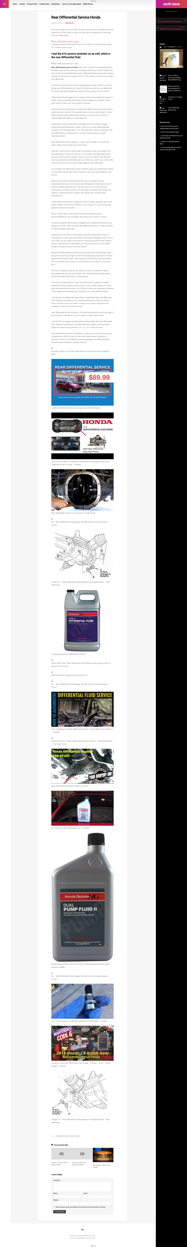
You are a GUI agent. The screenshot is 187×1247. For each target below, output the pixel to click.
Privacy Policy (32, 4)
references (69, 23)
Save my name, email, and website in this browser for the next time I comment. (81, 1207)
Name (55, 1193)
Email (86, 1193)
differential (59, 1136)
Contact (22, 4)
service (77, 1136)
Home (15, 4)
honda (67, 1136)
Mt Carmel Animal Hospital (170, 132)
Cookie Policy (44, 4)
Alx (94, 1238)
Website (55, 1200)
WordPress (81, 1238)
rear (72, 1136)
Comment (57, 1180)
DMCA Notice (88, 4)
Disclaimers (55, 4)
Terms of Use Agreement (71, 4)
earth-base (171, 4)
